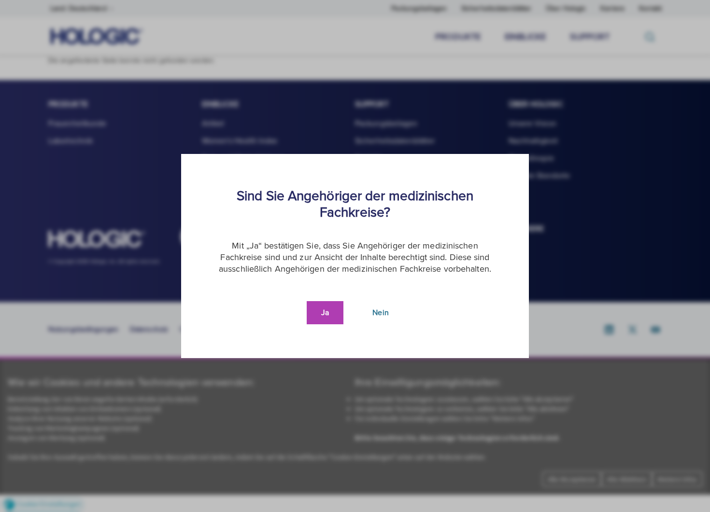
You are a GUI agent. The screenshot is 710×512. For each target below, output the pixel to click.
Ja (325, 313)
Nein (380, 313)
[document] (355, 256)
